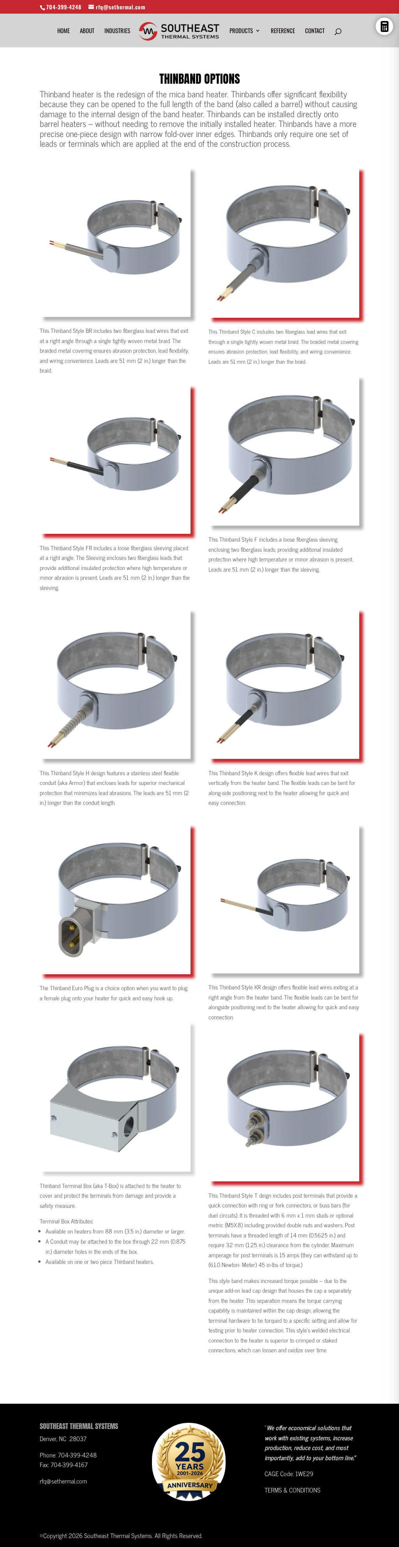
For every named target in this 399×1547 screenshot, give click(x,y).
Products (241, 31)
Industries (117, 31)
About (87, 31)
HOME (63, 31)
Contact (315, 31)
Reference (283, 31)
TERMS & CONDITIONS (292, 1490)
